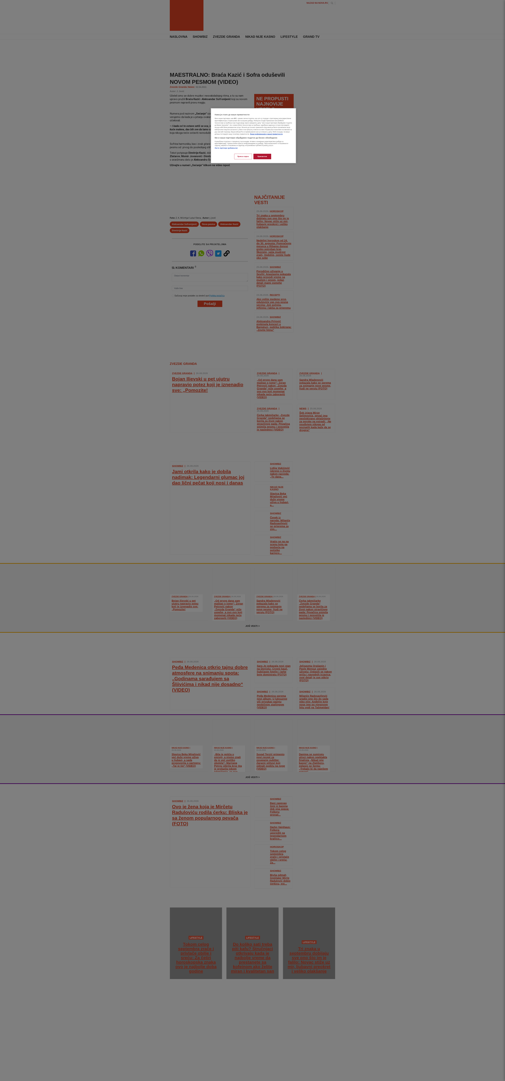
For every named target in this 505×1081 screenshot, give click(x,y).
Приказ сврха (243, 156)
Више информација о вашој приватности (266, 134)
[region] (253, 135)
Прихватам (262, 156)
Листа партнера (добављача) (226, 148)
